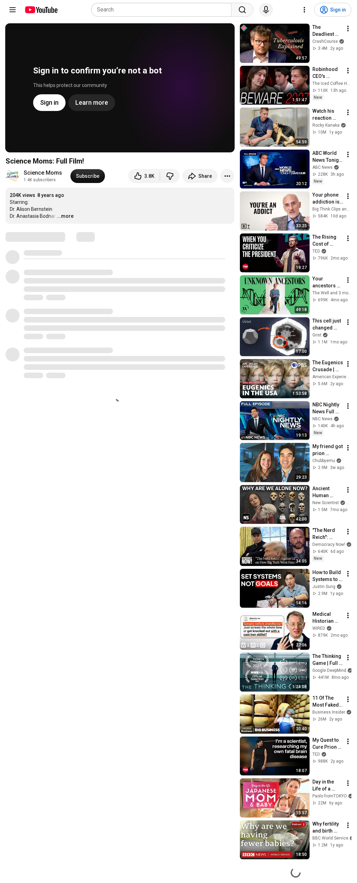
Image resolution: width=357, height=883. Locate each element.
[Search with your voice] (266, 10)
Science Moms (43, 172)
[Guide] (12, 10)
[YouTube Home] (41, 9)
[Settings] (304, 10)
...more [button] (65, 216)
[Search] (242, 10)
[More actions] (227, 176)
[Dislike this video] (170, 176)
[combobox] (163, 10)
